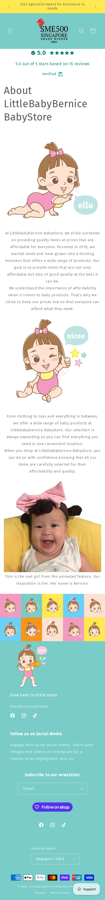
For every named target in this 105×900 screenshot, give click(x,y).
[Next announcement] (95, 6)
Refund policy (60, 892)
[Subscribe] (81, 789)
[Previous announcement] (9, 6)
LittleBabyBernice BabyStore (49, 886)
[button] (10, 31)
